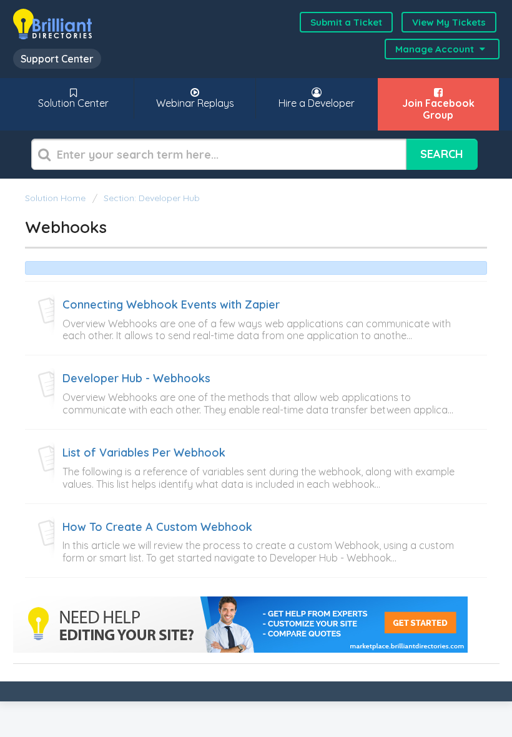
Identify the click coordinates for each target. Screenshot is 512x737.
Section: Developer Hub (152, 198)
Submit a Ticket (346, 22)
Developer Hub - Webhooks (136, 378)
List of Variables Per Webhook (143, 453)
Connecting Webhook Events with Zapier (171, 305)
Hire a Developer (316, 103)
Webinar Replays (195, 103)
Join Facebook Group (438, 109)
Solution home (56, 198)
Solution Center (73, 103)
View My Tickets (449, 22)
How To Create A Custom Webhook (157, 527)
